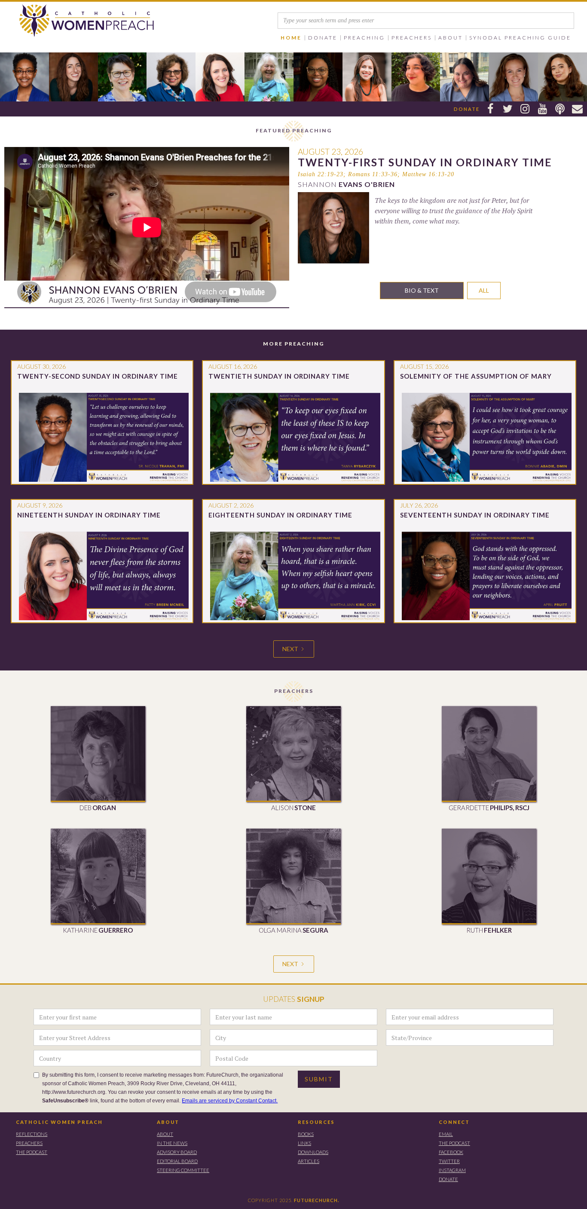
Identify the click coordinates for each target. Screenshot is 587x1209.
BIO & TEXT (422, 290)
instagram (452, 1170)
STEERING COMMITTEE (183, 1170)
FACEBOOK (451, 1152)
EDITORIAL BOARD (177, 1161)
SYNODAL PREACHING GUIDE (520, 37)
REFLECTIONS (31, 1134)
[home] (78, 21)
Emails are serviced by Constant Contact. (230, 1101)
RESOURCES (316, 1122)
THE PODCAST (31, 1152)
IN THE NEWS (172, 1143)
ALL (484, 290)
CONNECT (454, 1122)
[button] (323, 37)
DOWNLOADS (313, 1152)
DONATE (448, 1179)
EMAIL (446, 1134)
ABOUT (168, 1122)
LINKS (304, 1143)
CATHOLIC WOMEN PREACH (59, 1122)
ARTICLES (308, 1161)
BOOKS (306, 1134)
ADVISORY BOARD (177, 1152)
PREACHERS (29, 1143)
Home (291, 37)
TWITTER (449, 1161)
